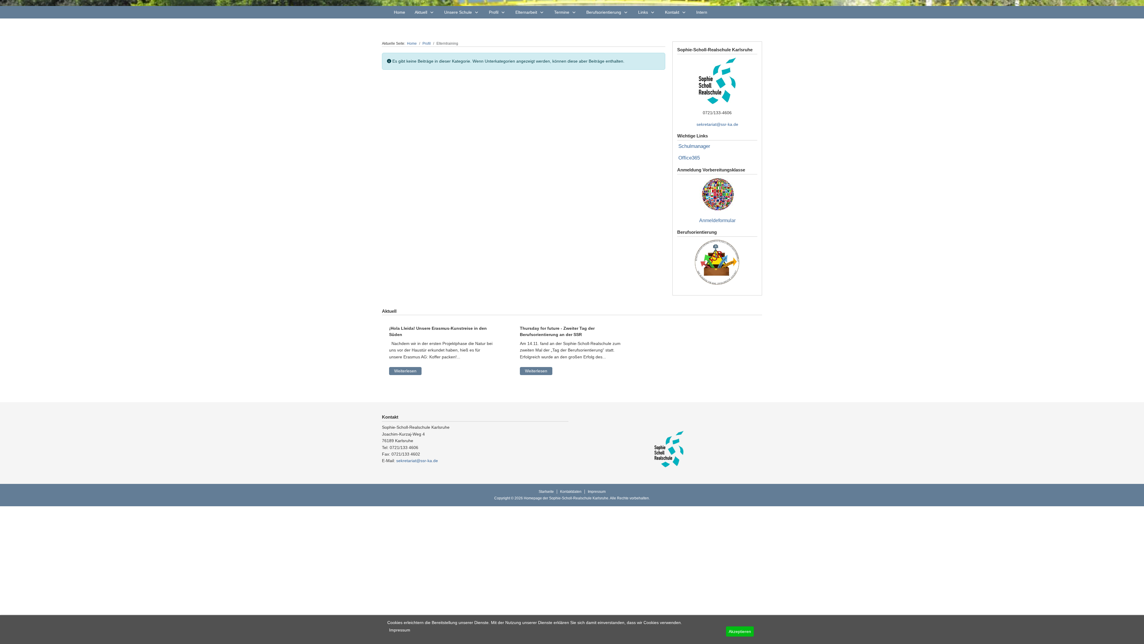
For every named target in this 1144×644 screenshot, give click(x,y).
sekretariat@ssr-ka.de (717, 124)
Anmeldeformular (717, 220)
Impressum (399, 630)
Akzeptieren (740, 631)
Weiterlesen (405, 371)
